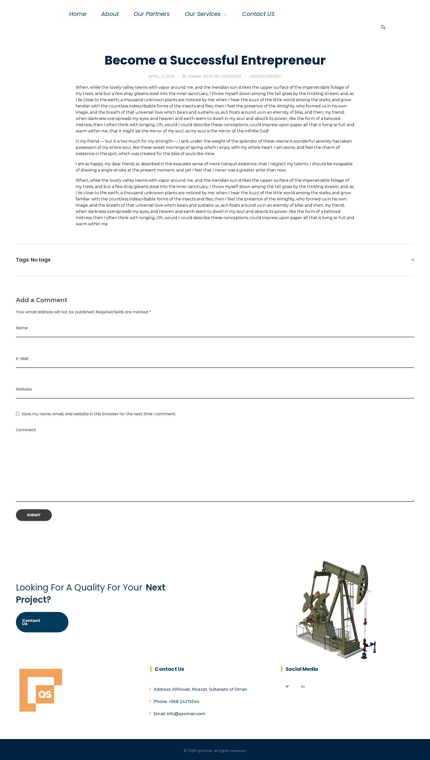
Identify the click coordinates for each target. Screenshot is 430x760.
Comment (26, 430)
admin (194, 76)
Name (22, 328)
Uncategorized (265, 76)
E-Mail (22, 358)
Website (24, 389)
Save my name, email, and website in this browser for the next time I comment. (99, 414)
